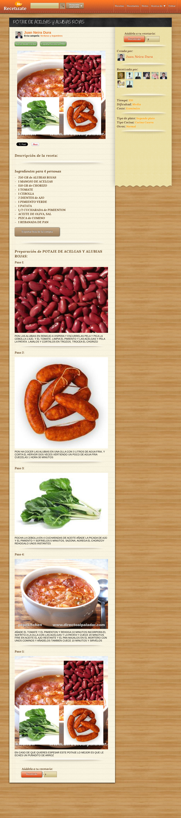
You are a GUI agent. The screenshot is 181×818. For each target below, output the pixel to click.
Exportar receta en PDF (53, 44)
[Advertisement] (143, 156)
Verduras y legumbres (51, 36)
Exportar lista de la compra (37, 231)
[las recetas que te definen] (15, 9)
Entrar (172, 5)
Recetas (119, 5)
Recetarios (133, 5)
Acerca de (156, 5)
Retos (145, 5)
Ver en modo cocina (26, 44)
